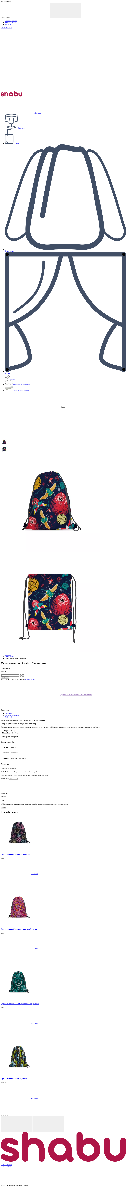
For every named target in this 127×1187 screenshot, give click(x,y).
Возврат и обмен (10, 22)
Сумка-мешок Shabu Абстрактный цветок (19, 929)
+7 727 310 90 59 (6, 1166)
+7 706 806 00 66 (6, 28)
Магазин (8, 655)
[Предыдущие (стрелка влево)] (16, 1124)
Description (8, 713)
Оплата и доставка (11, 21)
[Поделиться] (3, 1115)
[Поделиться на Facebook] (24, 710)
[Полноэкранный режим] (5, 1115)
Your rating (5, 778)
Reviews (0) (8, 717)
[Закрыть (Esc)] (1, 1115)
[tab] (65, 713)
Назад (63, 407)
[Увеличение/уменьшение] (7, 1115)
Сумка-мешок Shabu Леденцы (14, 1078)
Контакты (8, 24)
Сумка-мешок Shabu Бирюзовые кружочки (20, 1004)
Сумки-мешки (9, 656)
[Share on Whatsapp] (54, 710)
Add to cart (5, 677)
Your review (5, 793)
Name (3, 796)
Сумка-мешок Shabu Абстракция (15, 854)
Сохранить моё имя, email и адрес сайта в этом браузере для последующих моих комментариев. (35, 804)
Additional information (12, 715)
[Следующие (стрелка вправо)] (48, 1124)
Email (3, 800)
